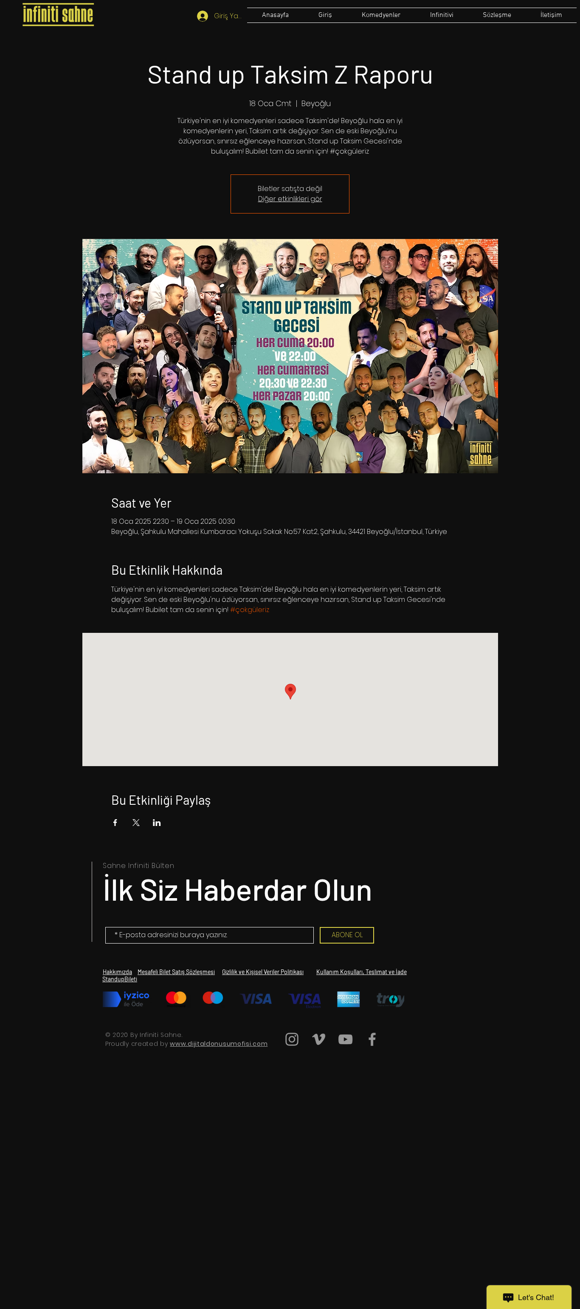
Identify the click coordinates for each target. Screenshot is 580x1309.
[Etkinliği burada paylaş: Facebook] (115, 822)
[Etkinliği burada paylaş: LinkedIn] (157, 822)
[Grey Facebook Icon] (372, 1039)
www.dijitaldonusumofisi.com (218, 1043)
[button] (497, 15)
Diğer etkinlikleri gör (290, 199)
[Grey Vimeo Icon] (318, 1039)
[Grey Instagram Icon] (292, 1039)
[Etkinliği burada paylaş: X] (136, 822)
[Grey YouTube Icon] (345, 1039)
